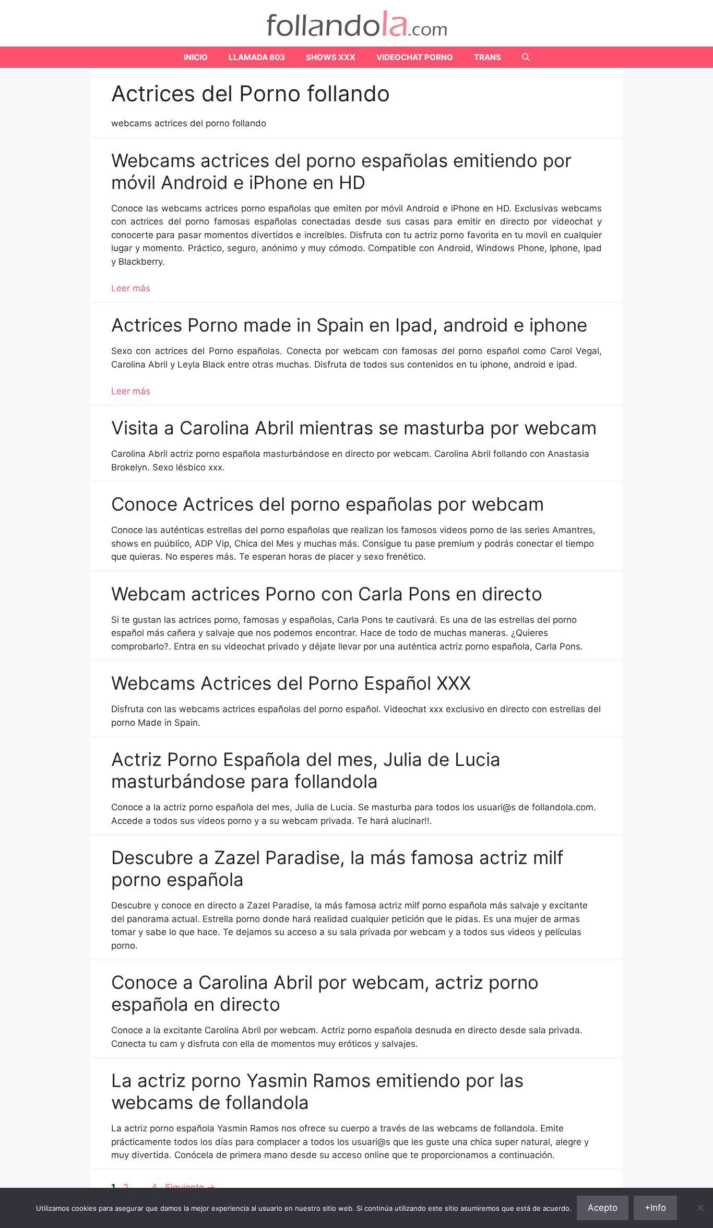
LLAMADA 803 (257, 57)
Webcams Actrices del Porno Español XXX (291, 683)
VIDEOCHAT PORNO (414, 57)
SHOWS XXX (330, 57)
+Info (655, 1207)
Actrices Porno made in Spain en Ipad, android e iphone (349, 325)
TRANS (487, 57)
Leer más (130, 288)
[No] (700, 1207)
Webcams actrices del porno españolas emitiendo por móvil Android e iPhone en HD (341, 171)
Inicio (196, 57)
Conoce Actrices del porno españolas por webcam (327, 504)
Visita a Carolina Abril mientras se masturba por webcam (354, 428)
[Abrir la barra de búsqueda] (526, 57)
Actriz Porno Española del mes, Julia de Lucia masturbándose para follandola (306, 770)
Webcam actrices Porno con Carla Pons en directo (326, 594)
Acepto (602, 1207)
